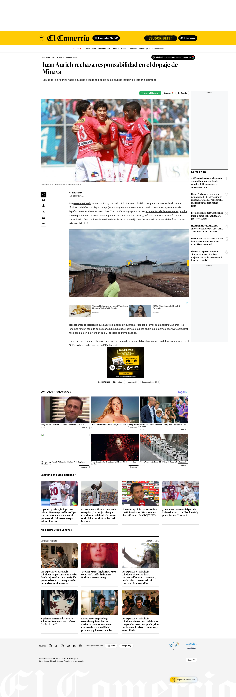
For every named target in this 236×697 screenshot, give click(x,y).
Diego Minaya (118, 382)
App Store (111, 646)
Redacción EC (77, 193)
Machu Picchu (158, 49)
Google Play (126, 646)
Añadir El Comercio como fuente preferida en (173, 57)
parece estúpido (82, 203)
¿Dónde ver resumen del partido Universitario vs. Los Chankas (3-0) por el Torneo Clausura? (180, 512)
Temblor (115, 49)
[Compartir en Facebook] (43, 206)
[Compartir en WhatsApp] (43, 200)
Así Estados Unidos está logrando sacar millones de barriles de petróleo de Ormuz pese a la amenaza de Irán (206, 182)
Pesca (123, 49)
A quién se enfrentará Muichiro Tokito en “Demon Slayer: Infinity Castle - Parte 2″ (58, 621)
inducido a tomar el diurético (134, 341)
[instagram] (62, 645)
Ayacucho (132, 49)
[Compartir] (43, 194)
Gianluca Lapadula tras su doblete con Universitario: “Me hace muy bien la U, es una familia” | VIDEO (139, 512)
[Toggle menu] (41, 38)
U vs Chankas (90, 49)
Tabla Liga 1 (144, 49)
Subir (190, 660)
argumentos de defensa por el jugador (166, 211)
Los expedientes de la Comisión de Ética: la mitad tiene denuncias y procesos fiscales (207, 215)
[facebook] (50, 645)
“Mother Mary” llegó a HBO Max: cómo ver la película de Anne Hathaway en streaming (98, 574)
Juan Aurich (132, 382)
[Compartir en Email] (43, 218)
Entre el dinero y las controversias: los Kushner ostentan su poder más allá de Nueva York (207, 241)
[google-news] (80, 645)
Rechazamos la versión (82, 324)
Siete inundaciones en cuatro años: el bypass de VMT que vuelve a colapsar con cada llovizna (207, 228)
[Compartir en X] (43, 212)
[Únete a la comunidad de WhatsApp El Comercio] (150, 93)
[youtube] (68, 645)
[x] (56, 645)
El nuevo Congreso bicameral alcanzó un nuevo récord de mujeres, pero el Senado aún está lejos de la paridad (206, 256)
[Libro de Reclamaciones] (191, 646)
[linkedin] (74, 645)
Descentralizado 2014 (150, 382)
